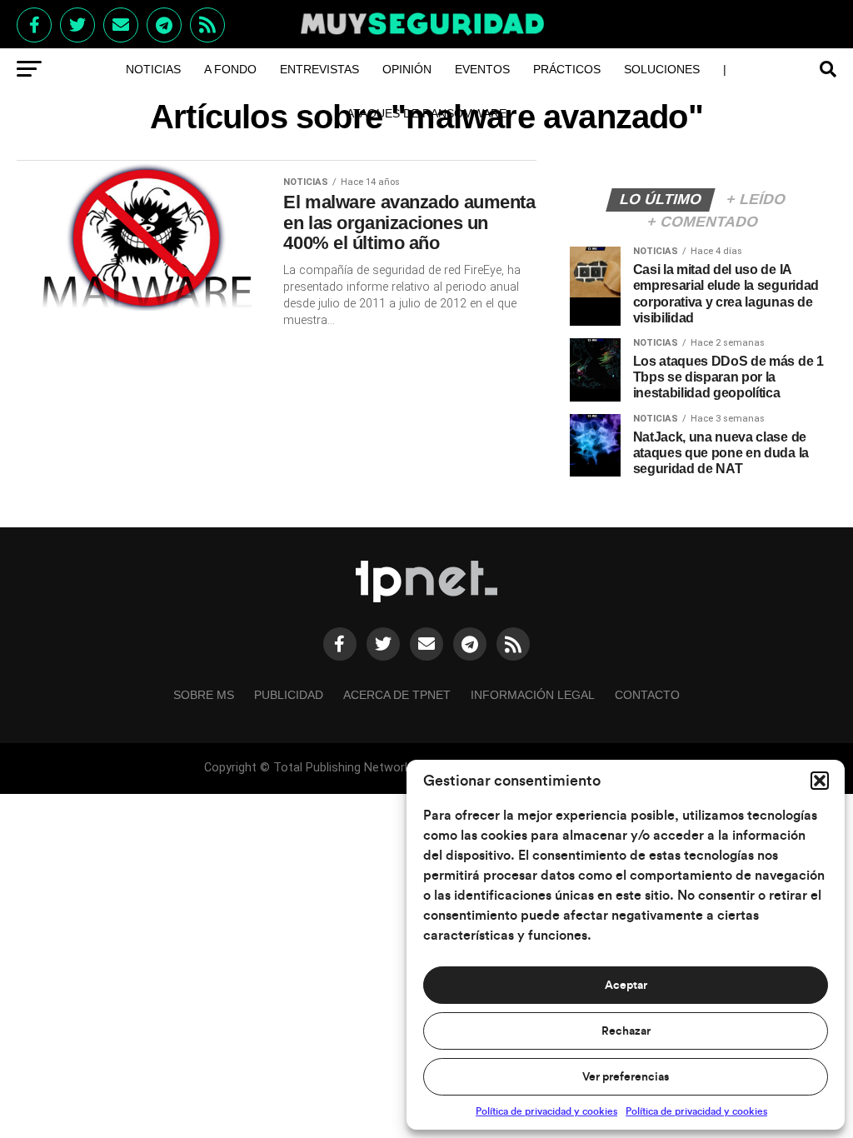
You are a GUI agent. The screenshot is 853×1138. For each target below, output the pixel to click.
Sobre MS (203, 694)
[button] (819, 780)
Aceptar (626, 985)
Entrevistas (319, 69)
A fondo (230, 69)
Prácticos (567, 69)
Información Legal (533, 694)
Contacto (647, 694)
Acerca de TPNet (397, 694)
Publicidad (288, 694)
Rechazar (626, 1031)
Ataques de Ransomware (426, 113)
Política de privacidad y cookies (546, 1111)
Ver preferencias (625, 1077)
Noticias (153, 69)
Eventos (482, 69)
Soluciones (662, 69)
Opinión (406, 69)
